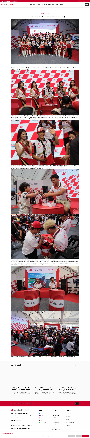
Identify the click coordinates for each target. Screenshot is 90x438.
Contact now (15, 1)
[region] (45, 435)
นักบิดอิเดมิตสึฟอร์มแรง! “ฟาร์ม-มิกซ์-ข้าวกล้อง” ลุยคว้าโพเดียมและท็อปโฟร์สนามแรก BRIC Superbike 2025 (21, 389)
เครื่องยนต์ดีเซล (68, 419)
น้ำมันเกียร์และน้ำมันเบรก (70, 422)
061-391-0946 (29, 425)
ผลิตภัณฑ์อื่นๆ (68, 425)
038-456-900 (19, 420)
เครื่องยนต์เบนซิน (69, 416)
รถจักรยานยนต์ (68, 413)
